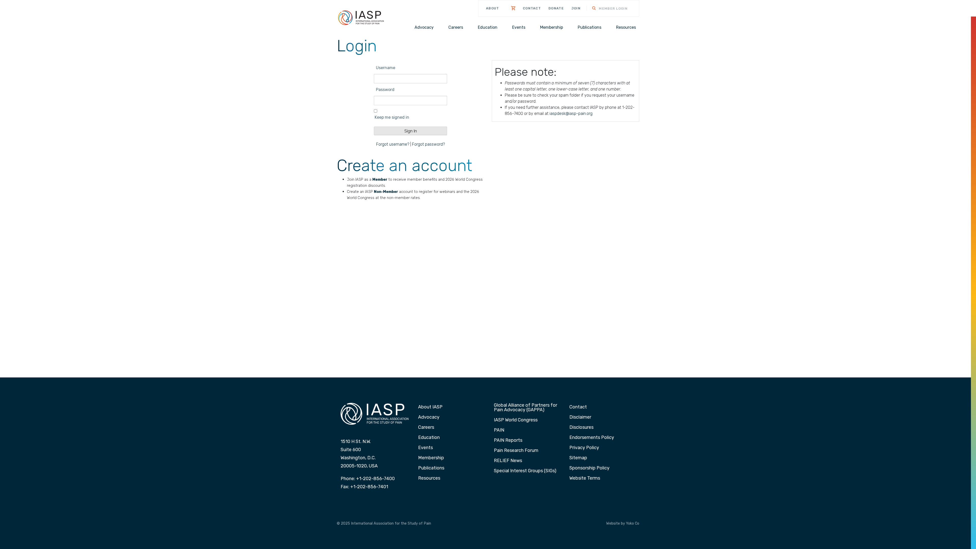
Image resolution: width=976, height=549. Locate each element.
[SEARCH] (590, 9)
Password (385, 89)
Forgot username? (392, 144)
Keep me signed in (392, 117)
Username (385, 67)
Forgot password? (428, 144)
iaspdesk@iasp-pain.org (571, 113)
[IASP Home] (361, 17)
